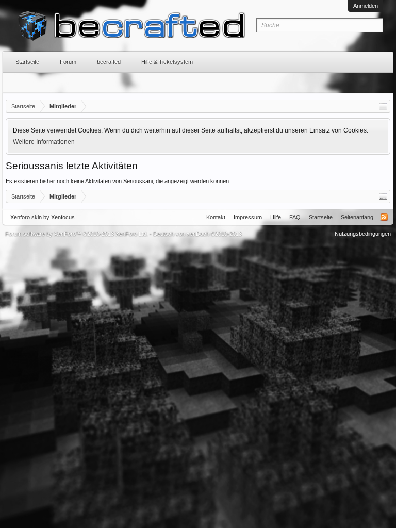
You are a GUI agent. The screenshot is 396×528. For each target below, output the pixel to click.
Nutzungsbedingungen (363, 233)
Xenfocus (63, 217)
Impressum (248, 217)
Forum (68, 62)
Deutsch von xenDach (197, 233)
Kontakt (215, 217)
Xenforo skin (26, 217)
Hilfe (275, 217)
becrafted (109, 62)
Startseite (27, 62)
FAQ (295, 217)
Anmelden (365, 6)
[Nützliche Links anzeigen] (383, 106)
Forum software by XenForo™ (76, 233)
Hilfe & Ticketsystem (167, 62)
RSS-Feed (384, 217)
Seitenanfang (357, 217)
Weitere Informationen (44, 141)
